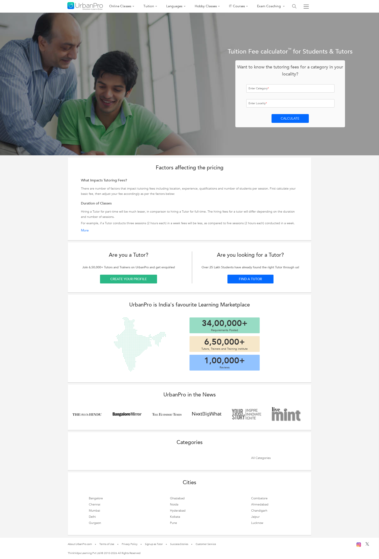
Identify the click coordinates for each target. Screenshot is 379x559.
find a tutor (250, 279)
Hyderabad (178, 511)
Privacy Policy (130, 544)
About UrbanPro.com (80, 544)
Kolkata (175, 517)
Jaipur (255, 517)
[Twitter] (367, 545)
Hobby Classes (206, 6)
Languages (174, 6)
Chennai (94, 504)
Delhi (92, 517)
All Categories (261, 458)
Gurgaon (95, 523)
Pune (173, 523)
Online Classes (120, 6)
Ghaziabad (177, 498)
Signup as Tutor (154, 544)
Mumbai (94, 511)
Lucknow (257, 523)
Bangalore (96, 498)
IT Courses (237, 6)
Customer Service (206, 544)
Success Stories (179, 544)
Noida (174, 504)
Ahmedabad (259, 504)
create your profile (128, 279)
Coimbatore (259, 498)
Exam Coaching (269, 6)
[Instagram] (358, 544)
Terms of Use (106, 544)
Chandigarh (259, 511)
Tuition (148, 6)
